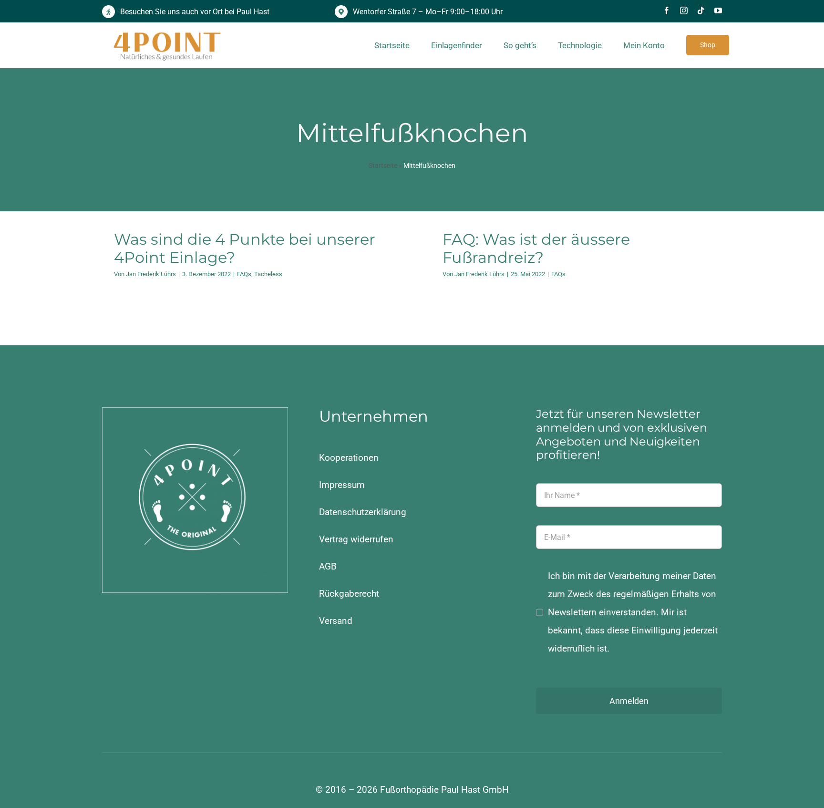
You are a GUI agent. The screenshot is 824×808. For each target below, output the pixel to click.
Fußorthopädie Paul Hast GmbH (444, 789)
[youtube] (718, 10)
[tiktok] (701, 10)
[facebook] (666, 10)
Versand (335, 620)
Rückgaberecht (349, 593)
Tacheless (268, 274)
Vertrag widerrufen (356, 539)
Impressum (342, 484)
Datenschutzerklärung (362, 512)
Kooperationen (349, 457)
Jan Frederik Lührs (151, 274)
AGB (328, 566)
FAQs (244, 274)
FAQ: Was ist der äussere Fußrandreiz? (536, 248)
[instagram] (684, 10)
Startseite (383, 165)
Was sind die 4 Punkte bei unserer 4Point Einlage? (244, 248)
